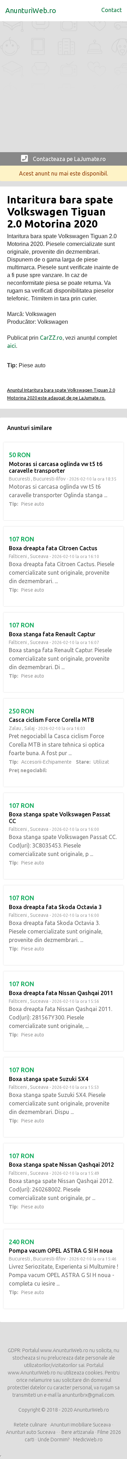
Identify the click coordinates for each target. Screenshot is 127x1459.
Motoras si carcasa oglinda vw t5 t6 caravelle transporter (55, 467)
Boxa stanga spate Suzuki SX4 (48, 1079)
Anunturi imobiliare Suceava (80, 1425)
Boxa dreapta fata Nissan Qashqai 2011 (61, 993)
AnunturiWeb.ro (30, 10)
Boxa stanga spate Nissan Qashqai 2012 (61, 1164)
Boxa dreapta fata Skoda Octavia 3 (55, 907)
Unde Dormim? (53, 1439)
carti (29, 1439)
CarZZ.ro (51, 337)
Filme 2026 (109, 1432)
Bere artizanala (78, 1432)
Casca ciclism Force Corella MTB (51, 720)
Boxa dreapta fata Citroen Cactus (53, 548)
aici (11, 346)
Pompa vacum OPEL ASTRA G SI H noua (61, 1250)
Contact (111, 10)
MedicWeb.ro (88, 1439)
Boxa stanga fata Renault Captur (52, 634)
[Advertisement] (63, 88)
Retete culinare (30, 1425)
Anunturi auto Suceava (30, 1432)
